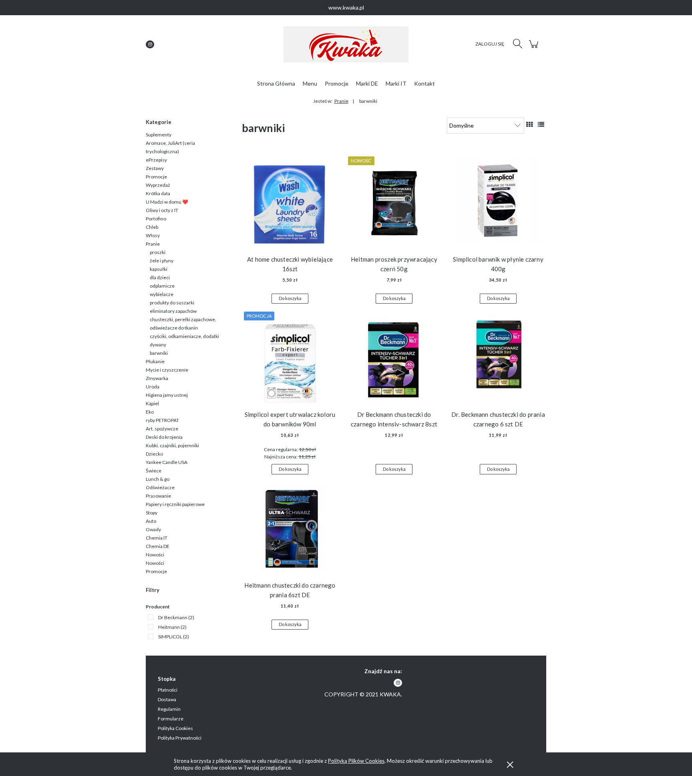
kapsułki (158, 269)
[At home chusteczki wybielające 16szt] (290, 201)
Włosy (153, 235)
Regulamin (169, 709)
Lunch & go (157, 479)
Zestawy (155, 168)
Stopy (151, 513)
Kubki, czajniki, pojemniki (172, 445)
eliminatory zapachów (173, 311)
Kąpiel (152, 403)
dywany (158, 345)
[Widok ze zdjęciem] (529, 124)
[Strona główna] (346, 44)
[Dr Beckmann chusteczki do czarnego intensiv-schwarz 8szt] (394, 357)
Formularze (170, 719)
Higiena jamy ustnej (167, 395)
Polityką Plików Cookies (356, 761)
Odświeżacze (160, 487)
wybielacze (161, 294)
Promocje (156, 177)
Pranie (153, 244)
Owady (153, 529)
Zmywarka (157, 378)
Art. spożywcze (162, 429)
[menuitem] (276, 83)
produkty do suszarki (172, 303)
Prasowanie (158, 496)
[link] (171, 617)
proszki (157, 252)
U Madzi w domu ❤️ (167, 202)
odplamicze (162, 286)
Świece (153, 471)
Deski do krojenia (164, 437)
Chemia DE (157, 546)
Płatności (167, 690)
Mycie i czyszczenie (167, 370)
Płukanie (155, 361)
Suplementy (158, 135)
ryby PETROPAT (162, 420)
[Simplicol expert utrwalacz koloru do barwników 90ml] (290, 357)
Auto (151, 521)
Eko (150, 412)
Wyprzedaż (158, 185)
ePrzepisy (156, 160)
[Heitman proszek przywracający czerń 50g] (394, 201)
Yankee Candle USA (166, 462)
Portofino (156, 219)
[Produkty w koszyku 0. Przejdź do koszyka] (534, 48)
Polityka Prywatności (179, 738)
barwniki (159, 353)
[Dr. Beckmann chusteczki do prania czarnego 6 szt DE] (498, 357)
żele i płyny (161, 261)
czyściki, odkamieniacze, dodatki (184, 336)
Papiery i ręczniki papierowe (175, 504)
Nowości (155, 555)
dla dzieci (160, 277)
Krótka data (158, 193)
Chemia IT (156, 538)
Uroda (152, 387)
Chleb (152, 227)
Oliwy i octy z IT (162, 210)
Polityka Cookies (175, 728)
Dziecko (154, 454)
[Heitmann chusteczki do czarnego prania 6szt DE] (290, 527)
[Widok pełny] (541, 124)
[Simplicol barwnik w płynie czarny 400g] (498, 201)
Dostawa (167, 699)
